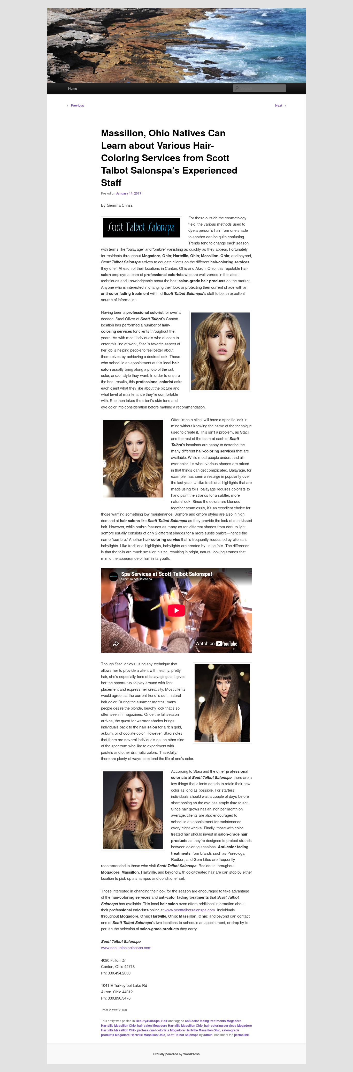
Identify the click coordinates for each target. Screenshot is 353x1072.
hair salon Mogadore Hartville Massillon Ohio (170, 1025)
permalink (241, 1034)
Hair (164, 1020)
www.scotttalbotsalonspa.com (190, 909)
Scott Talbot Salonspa (182, 1034)
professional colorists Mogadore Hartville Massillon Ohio (178, 1030)
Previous (75, 105)
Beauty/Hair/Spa (148, 1020)
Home (72, 88)
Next (280, 105)
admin (207, 1034)
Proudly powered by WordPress (176, 1054)
